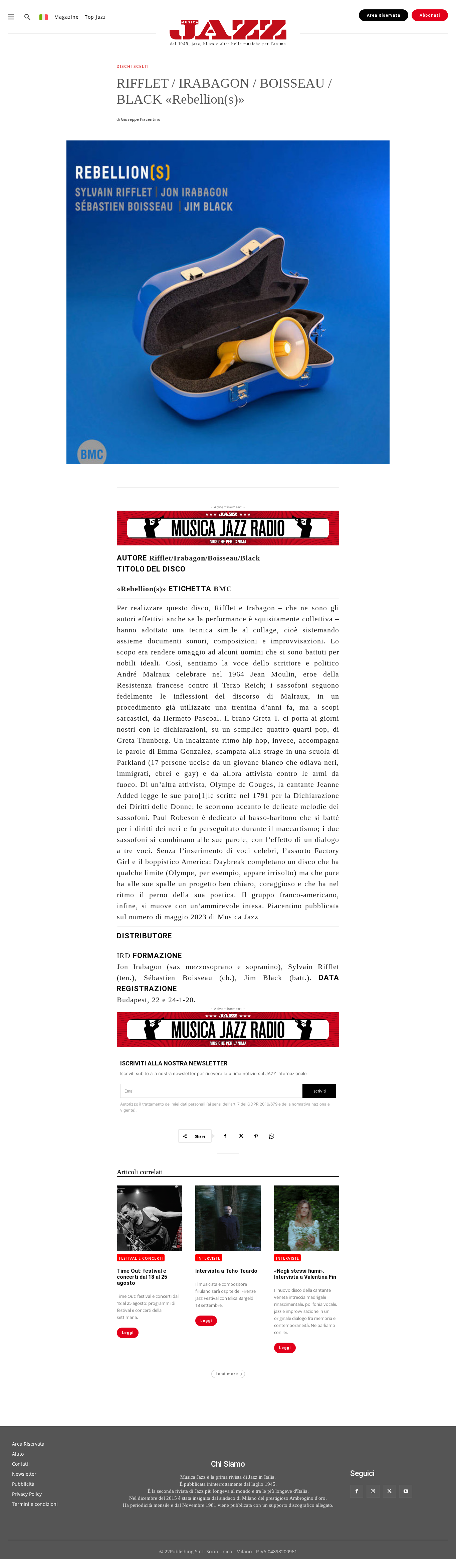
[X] (240, 1136)
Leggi (128, 1333)
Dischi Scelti (133, 67)
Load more (227, 1373)
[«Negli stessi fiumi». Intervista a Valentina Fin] (306, 1218)
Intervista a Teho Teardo (226, 1271)
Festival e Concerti (141, 1258)
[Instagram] (373, 1491)
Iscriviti (319, 1091)
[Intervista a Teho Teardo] (227, 1218)
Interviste (208, 1258)
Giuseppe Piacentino (140, 119)
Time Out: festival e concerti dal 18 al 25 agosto (142, 1277)
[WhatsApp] (271, 1136)
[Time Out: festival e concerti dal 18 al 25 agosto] (149, 1218)
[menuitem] (43, 17)
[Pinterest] (256, 1136)
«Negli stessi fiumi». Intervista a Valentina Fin (305, 1274)
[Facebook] (225, 1136)
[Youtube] (405, 1491)
